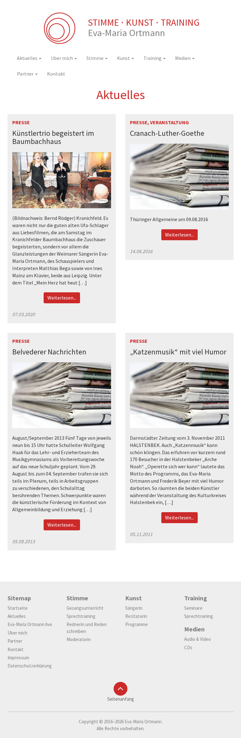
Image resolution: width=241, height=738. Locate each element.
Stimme (95, 58)
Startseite (18, 608)
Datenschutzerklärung (30, 666)
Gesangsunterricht (85, 608)
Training (153, 58)
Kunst (124, 58)
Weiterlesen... (61, 298)
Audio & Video (197, 639)
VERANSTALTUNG (169, 122)
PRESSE (21, 122)
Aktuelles (27, 58)
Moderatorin (79, 639)
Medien (183, 58)
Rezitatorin (136, 616)
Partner (26, 74)
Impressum (18, 658)
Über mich (62, 58)
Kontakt (56, 74)
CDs (188, 647)
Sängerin (133, 608)
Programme (136, 624)
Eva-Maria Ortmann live (30, 624)
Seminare (193, 608)
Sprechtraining (81, 616)
